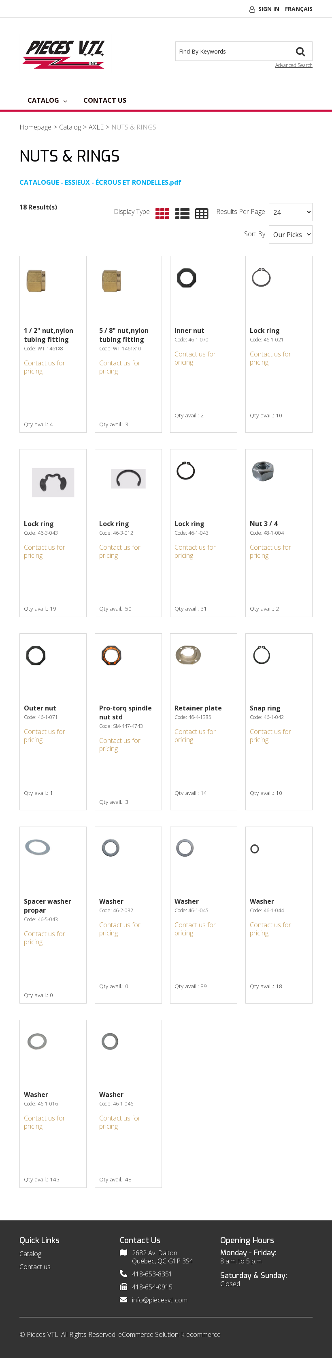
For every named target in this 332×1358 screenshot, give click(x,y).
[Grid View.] (160, 214)
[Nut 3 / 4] (279, 482)
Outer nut (40, 708)
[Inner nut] (204, 289)
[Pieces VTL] (65, 53)
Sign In (268, 9)
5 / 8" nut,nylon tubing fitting (124, 335)
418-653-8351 (152, 1273)
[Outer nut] (53, 667)
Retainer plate (198, 708)
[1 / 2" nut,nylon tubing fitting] (53, 289)
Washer (111, 901)
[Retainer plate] (204, 667)
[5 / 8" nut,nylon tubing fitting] (128, 289)
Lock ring (265, 330)
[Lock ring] (279, 289)
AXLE (96, 127)
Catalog (43, 100)
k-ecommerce (201, 1334)
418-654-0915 (152, 1286)
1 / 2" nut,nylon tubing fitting (48, 335)
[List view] (180, 214)
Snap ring (265, 708)
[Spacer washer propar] (53, 860)
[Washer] (128, 860)
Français (299, 9)
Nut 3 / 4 (263, 523)
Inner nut (189, 330)
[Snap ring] (279, 667)
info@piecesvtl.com (159, 1299)
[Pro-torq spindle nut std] (128, 667)
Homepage (35, 127)
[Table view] (200, 214)
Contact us (104, 100)
